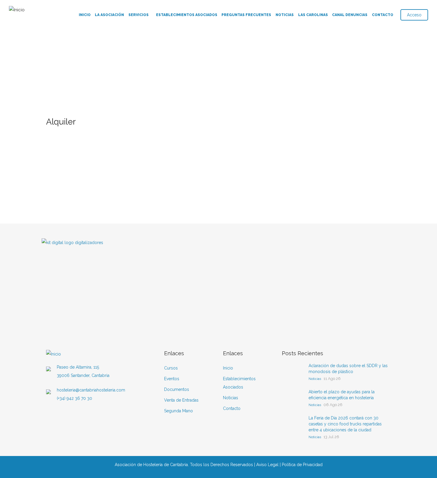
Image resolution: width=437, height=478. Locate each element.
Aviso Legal (267, 464)
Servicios (138, 15)
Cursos (171, 368)
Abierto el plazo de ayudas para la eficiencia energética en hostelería (342, 394)
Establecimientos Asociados (186, 15)
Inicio (85, 15)
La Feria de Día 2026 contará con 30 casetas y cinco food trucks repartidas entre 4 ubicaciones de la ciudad (345, 424)
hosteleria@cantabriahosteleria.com (91, 390)
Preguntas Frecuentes (246, 15)
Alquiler (70, 132)
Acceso (414, 14)
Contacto (382, 15)
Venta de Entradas (181, 400)
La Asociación (109, 15)
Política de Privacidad (302, 464)
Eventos (171, 378)
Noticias (285, 15)
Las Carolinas (313, 15)
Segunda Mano (178, 410)
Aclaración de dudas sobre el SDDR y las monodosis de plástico (348, 368)
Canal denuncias (349, 15)
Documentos (176, 389)
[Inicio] (17, 8)
